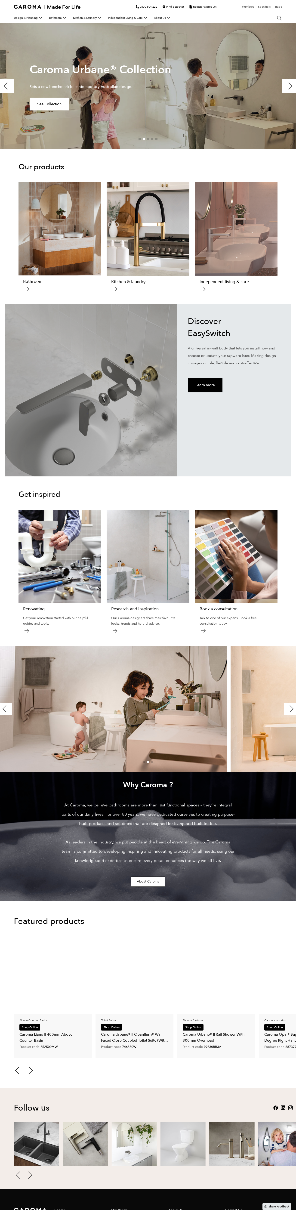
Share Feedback (278, 1206)
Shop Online (30, 1027)
